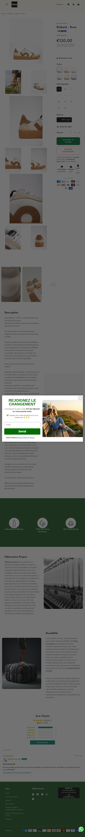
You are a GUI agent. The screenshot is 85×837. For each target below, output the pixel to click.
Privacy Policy (22, 437)
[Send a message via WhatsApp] (81, 829)
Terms (32, 437)
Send (22, 431)
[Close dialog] (80, 398)
